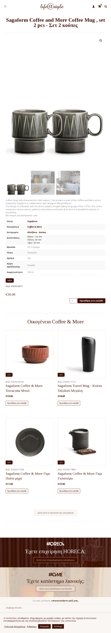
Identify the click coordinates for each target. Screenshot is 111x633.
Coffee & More (34, 226)
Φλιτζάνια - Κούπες (36, 232)
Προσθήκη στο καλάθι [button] (17, 403)
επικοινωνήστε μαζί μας (64, 600)
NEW (9, 280)
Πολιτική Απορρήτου (14, 626)
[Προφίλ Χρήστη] (93, 6)
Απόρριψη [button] (44, 626)
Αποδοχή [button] (58, 626)
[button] (100, 40)
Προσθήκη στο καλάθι (91, 300)
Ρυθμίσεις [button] (32, 626)
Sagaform (32, 221)
